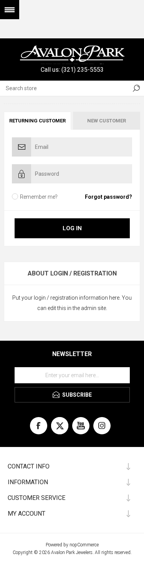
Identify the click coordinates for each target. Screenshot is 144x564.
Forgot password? (108, 197)
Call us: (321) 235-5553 (72, 69)
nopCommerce (84, 545)
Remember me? (39, 197)
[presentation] (37, 121)
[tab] (38, 121)
